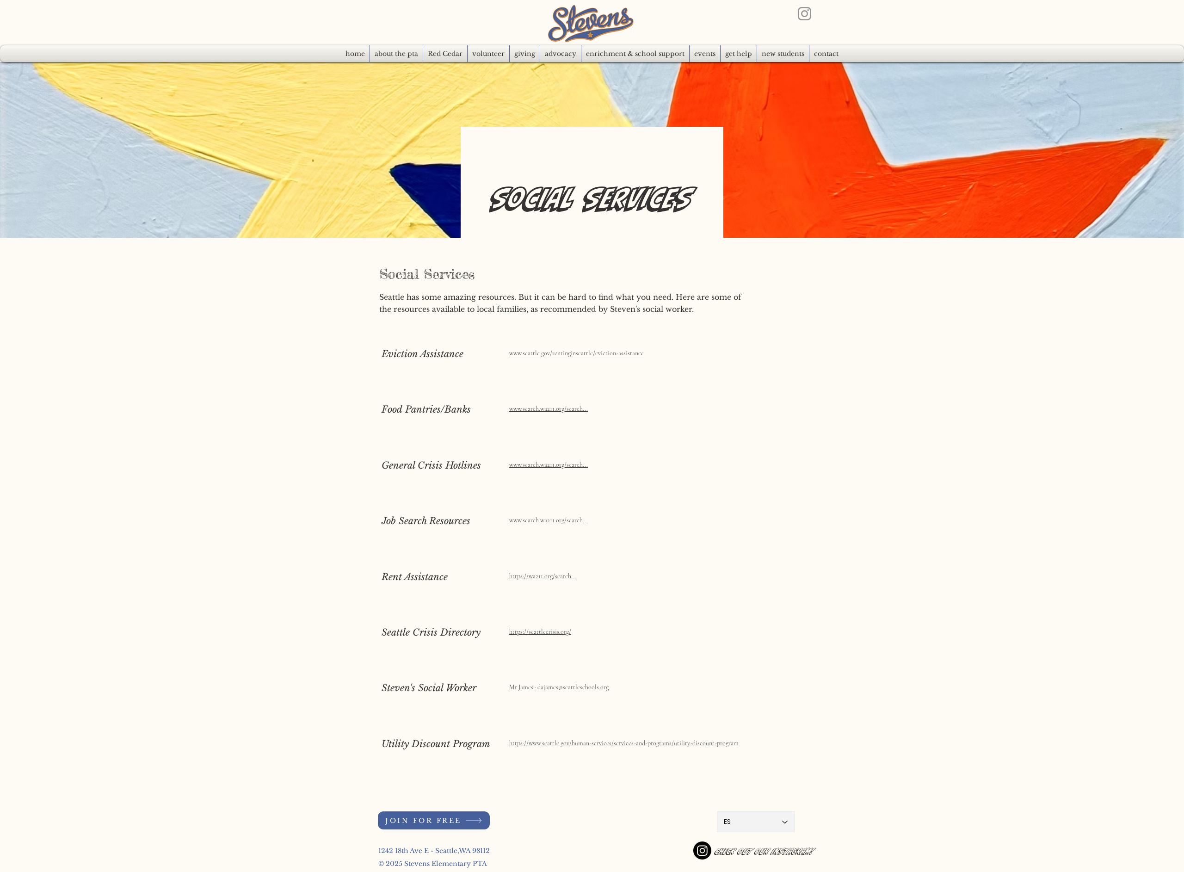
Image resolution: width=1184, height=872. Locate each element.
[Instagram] (805, 14)
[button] (560, 53)
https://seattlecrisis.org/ (540, 632)
